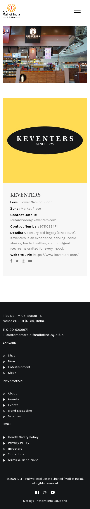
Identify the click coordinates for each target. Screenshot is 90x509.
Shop (12, 355)
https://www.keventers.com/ (56, 255)
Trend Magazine (20, 411)
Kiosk (12, 373)
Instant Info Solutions (51, 501)
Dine (11, 361)
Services (14, 416)
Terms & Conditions (23, 460)
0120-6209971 (17, 329)
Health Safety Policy (23, 437)
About (12, 393)
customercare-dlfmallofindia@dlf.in (35, 335)
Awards (13, 399)
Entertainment (19, 367)
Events (13, 405)
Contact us (16, 454)
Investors (15, 449)
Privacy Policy (18, 443)
